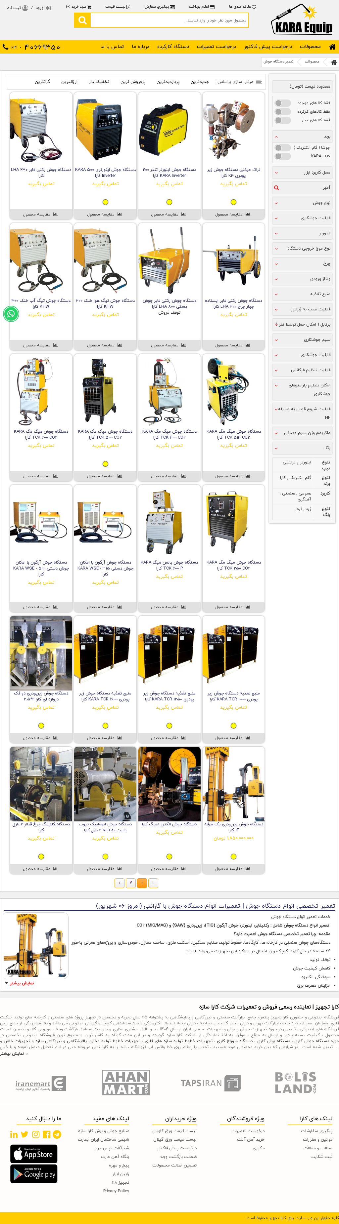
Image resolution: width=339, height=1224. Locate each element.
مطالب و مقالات (318, 1148)
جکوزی (259, 1148)
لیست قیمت (115, 6)
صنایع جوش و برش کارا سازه (103, 1131)
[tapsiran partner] (212, 1083)
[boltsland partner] (296, 1083)
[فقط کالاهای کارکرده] (282, 111)
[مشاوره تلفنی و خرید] (233, 162)
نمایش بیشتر (22, 983)
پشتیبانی (11, 310)
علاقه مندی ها (240, 6)
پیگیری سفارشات (316, 1131)
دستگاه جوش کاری (311, 1041)
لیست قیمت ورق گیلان (175, 1140)
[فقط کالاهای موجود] (282, 103)
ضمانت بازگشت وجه (178, 1157)
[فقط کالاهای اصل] (282, 120)
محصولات (310, 46)
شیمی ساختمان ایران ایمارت (103, 1140)
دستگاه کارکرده (173, 46)
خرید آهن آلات (251, 1140)
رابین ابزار (121, 1174)
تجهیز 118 (120, 1183)
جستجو (170, 20)
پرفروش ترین (133, 82)
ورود (39, 8)
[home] (332, 47)
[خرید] (251, 162)
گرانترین (42, 82)
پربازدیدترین (168, 82)
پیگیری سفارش (156, 6)
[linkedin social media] (14, 1134)
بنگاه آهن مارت (115, 1157)
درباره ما (140, 46)
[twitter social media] (24, 1134)
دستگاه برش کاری (273, 1041)
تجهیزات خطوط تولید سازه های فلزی (178, 1041)
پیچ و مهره (119, 1165)
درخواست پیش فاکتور (268, 46)
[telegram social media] (57, 1134)
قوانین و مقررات (317, 1140)
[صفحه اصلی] (334, 62)
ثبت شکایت (321, 1157)
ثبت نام (14, 8)
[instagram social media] (35, 1134)
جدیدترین (200, 82)
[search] (82, 20)
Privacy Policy (116, 1191)
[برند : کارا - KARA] (282, 156)
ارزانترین (69, 82)
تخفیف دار (99, 82)
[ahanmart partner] (127, 1083)
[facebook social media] (46, 1134)
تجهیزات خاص (17, 1041)
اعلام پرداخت (199, 6)
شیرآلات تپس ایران (111, 1148)
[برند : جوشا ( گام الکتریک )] (282, 147)
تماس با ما (112, 46)
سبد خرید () (76, 6)
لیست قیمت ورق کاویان (174, 1131)
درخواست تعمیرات (216, 46)
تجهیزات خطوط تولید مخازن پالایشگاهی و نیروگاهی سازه (87, 1041)
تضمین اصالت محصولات (174, 1165)
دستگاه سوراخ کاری (235, 1041)
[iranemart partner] (42, 1083)
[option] (42, 1083)
